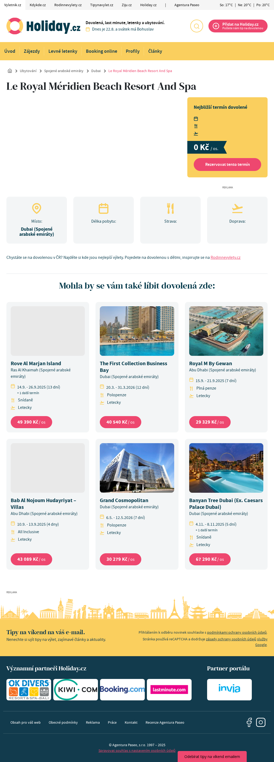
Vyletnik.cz (12, 4)
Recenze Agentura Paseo (165, 722)
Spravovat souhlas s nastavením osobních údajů (137, 750)
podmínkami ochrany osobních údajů (237, 632)
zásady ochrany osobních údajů (231, 639)
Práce (112, 722)
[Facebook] (249, 722)
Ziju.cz (127, 4)
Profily (133, 51)
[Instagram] (260, 722)
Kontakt (131, 722)
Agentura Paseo (186, 4)
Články (155, 51)
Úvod (9, 51)
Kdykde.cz (38, 4)
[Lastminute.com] (169, 689)
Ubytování (28, 70)
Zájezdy (32, 51)
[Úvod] (9, 70)
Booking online (101, 51)
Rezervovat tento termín (227, 164)
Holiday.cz (148, 4)
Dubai (96, 70)
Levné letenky (62, 51)
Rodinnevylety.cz (68, 4)
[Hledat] (196, 26)
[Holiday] (43, 26)
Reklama (93, 722)
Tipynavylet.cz (101, 4)
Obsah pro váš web (25, 722)
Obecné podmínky (63, 722)
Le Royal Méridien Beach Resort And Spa (140, 70)
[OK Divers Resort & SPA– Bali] (28, 689)
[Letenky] (75, 689)
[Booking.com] (122, 689)
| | (245, 4)
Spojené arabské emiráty (63, 70)
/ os (31, 422)
